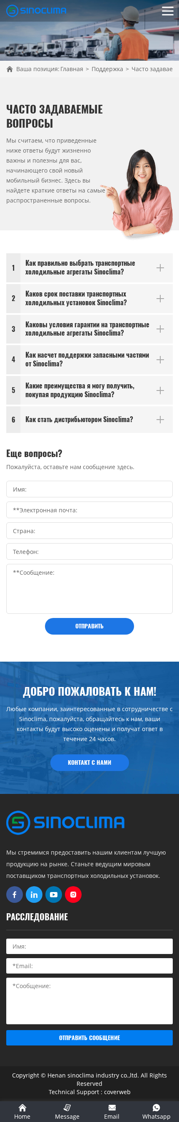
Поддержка (107, 69)
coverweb (117, 1092)
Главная (71, 69)
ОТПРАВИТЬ (89, 626)
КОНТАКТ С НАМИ (89, 762)
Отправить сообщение (89, 1038)
